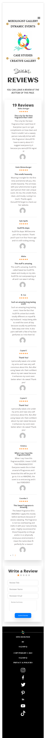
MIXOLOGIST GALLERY (23, 21)
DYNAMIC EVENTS (23, 26)
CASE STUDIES (23, 55)
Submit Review (23, 615)
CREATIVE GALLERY (23, 61)
